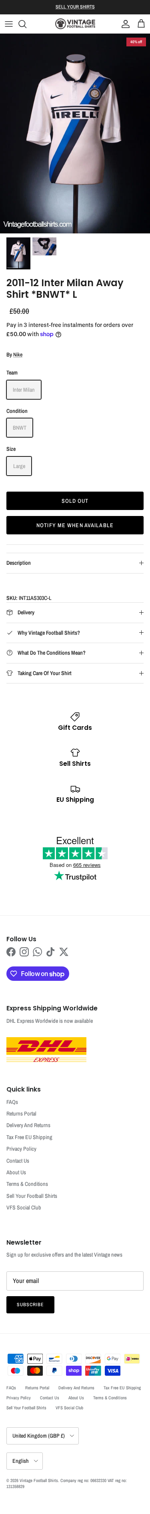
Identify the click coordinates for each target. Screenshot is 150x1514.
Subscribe (30, 1304)
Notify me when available (75, 525)
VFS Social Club (23, 1207)
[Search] (26, 24)
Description (18, 562)
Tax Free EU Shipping (29, 1137)
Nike (17, 354)
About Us (16, 1172)
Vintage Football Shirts (39, 1480)
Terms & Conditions (27, 1183)
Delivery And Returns (28, 1125)
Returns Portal (21, 1113)
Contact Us (17, 1160)
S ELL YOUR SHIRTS (75, 7)
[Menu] (9, 24)
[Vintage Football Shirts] (75, 23)
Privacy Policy (21, 1148)
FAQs (12, 1102)
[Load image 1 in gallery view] (75, 133)
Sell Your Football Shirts (31, 1195)
